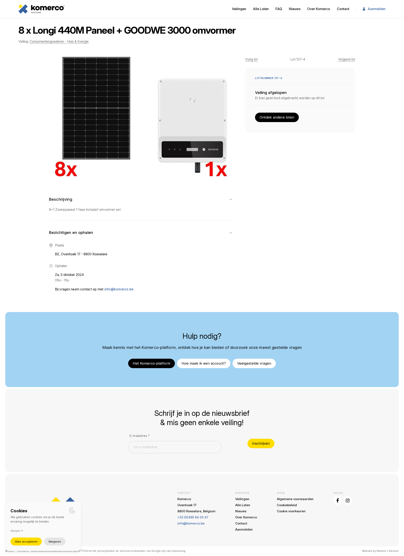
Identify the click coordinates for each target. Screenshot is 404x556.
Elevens (394, 550)
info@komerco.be (118, 289)
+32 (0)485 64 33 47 (192, 517)
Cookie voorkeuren (291, 511)
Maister (381, 550)
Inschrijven (261, 443)
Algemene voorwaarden (295, 499)
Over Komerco (318, 9)
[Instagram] (347, 500)
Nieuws (294, 9)
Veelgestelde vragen (254, 363)
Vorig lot (251, 59)
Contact (343, 9)
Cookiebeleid (287, 505)
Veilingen (239, 9)
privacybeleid (105, 550)
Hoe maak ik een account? (204, 363)
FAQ (278, 9)
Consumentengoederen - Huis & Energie (59, 41)
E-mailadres (139, 436)
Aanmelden (376, 9)
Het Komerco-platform (151, 363)
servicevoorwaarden (132, 550)
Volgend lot (346, 59)
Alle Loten (261, 9)
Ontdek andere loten (277, 117)
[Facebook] (337, 500)
